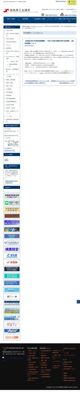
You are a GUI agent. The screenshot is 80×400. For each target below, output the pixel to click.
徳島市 (65, 375)
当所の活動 (9, 30)
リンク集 (8, 116)
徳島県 (65, 373)
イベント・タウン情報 (54, 19)
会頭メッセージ (33, 350)
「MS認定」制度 (13, 61)
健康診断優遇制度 (13, 65)
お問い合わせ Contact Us (69, 20)
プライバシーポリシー (69, 355)
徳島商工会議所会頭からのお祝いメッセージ (33, 374)
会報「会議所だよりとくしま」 (12, 112)
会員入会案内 (10, 38)
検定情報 (25, 19)
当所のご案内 (11, 19)
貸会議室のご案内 (39, 19)
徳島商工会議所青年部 (69, 378)
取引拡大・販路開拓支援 (12, 70)
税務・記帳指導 (10, 79)
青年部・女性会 (10, 108)
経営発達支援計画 (11, 42)
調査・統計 (9, 86)
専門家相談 (9, 92)
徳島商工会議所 (24, 11)
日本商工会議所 (68, 366)
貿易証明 (8, 95)
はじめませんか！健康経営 (12, 57)
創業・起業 (9, 83)
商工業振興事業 (10, 98)
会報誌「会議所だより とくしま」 (56, 357)
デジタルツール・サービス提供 (12, 75)
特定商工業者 (10, 105)
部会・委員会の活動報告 (12, 34)
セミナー (8, 45)
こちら (41, 73)
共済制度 (8, 89)
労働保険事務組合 (11, 101)
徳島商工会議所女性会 (69, 380)
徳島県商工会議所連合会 (12, 120)
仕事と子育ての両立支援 (12, 52)
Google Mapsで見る (9, 150)
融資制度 (8, 48)
